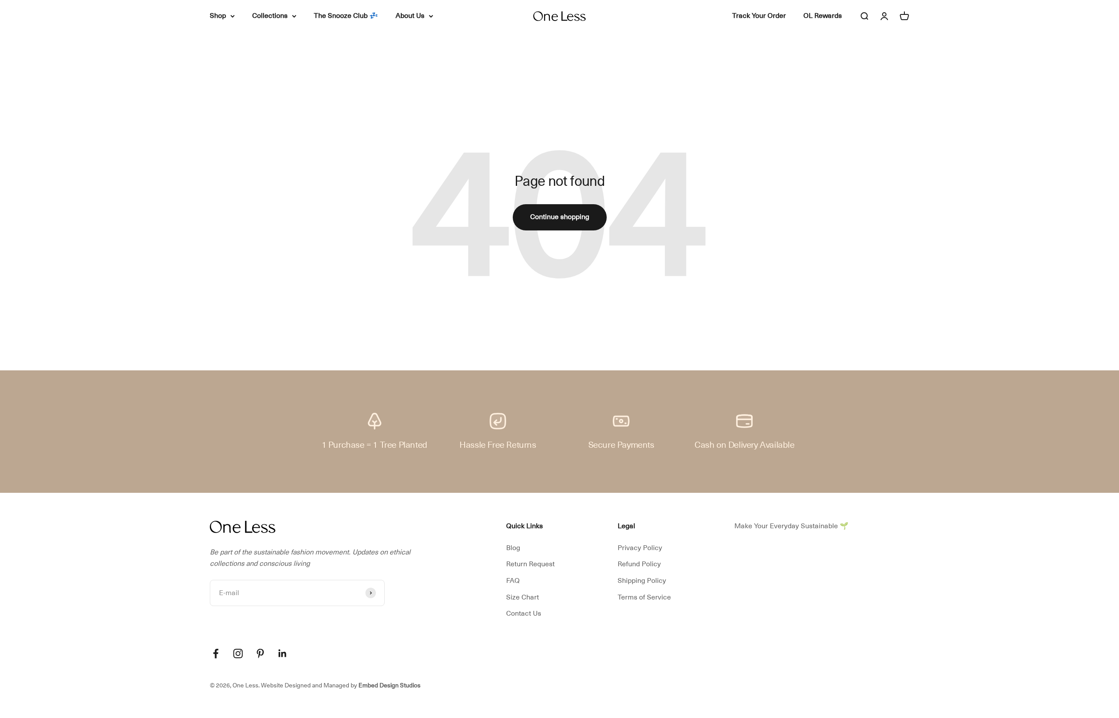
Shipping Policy (642, 580)
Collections (270, 15)
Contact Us (523, 613)
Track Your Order (759, 15)
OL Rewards (822, 15)
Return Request (530, 564)
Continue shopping (559, 217)
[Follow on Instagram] (238, 653)
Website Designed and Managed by (340, 685)
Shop (218, 15)
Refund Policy (639, 564)
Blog (513, 548)
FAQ (513, 580)
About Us (410, 15)
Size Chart (522, 597)
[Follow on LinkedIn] (282, 653)
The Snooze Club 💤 (346, 15)
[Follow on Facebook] (216, 653)
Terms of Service (644, 597)
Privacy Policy (640, 548)
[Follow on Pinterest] (260, 653)
